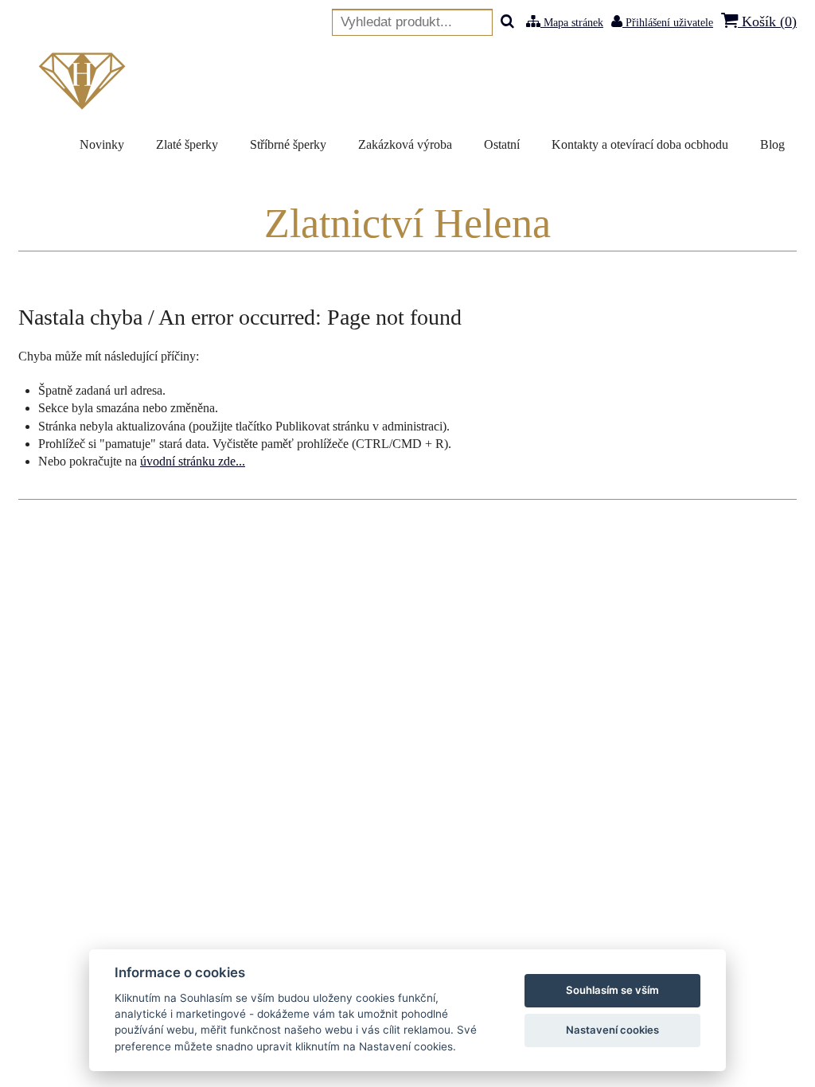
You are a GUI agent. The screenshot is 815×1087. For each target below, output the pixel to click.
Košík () (767, 21)
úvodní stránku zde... (192, 461)
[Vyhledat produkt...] (507, 23)
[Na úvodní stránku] (85, 81)
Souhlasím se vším (612, 990)
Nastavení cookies (612, 1029)
